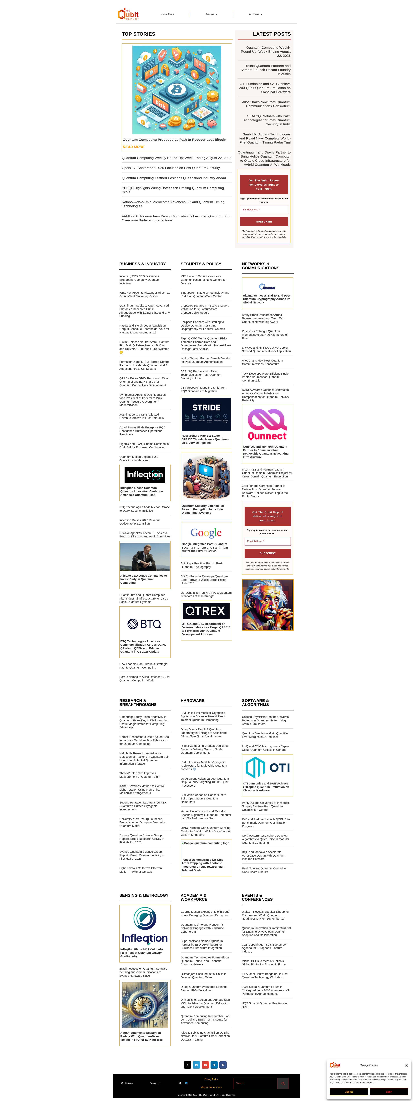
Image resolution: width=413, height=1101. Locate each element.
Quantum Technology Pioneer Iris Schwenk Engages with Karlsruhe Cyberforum (202, 928)
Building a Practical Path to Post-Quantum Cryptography (202, 565)
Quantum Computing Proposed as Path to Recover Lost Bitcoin (174, 139)
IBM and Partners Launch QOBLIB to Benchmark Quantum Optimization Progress (266, 823)
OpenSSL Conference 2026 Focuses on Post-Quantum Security (171, 168)
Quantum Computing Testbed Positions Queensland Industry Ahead (174, 178)
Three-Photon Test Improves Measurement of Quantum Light (139, 775)
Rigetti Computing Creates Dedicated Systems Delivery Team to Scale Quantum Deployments (205, 749)
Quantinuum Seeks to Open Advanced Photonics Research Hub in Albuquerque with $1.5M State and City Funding (144, 311)
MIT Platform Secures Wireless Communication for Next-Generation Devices (204, 280)
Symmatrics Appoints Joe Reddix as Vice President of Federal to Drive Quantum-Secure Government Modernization (142, 400)
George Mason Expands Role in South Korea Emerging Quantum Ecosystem (205, 913)
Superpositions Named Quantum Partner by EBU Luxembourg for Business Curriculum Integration (202, 944)
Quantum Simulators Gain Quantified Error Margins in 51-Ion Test (265, 735)
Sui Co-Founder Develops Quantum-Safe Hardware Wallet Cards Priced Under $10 (204, 580)
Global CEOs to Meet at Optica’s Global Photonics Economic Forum (264, 962)
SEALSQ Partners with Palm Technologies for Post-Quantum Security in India (266, 120)
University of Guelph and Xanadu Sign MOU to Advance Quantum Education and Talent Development (205, 1003)
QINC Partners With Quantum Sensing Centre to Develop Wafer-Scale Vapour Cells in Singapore (206, 831)
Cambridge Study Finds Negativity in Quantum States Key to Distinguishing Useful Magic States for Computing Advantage (143, 722)
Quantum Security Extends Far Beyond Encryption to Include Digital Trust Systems (203, 509)
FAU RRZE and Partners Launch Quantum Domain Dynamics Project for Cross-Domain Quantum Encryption (267, 473)
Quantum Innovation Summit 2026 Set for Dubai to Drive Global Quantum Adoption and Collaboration (266, 932)
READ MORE (134, 147)
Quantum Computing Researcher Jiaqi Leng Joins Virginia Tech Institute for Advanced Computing (205, 1020)
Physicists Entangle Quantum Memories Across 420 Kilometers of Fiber (265, 335)
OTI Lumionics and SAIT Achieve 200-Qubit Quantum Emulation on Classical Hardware (265, 88)
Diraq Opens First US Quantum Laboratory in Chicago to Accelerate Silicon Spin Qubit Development (204, 733)
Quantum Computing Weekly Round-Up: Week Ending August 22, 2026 (177, 158)
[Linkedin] (186, 1083)
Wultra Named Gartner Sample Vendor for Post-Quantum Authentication (206, 360)
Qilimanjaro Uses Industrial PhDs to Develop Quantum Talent (204, 975)
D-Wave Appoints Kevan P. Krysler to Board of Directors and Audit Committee (145, 534)
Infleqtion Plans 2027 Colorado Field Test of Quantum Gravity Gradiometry (141, 953)
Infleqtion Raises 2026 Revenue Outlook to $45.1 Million (140, 522)
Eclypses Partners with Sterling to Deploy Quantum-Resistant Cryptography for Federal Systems (203, 325)
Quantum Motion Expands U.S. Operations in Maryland (139, 458)
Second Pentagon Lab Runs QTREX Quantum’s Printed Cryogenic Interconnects (142, 806)
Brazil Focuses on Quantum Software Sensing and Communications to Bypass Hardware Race (143, 972)
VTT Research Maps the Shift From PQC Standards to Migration (203, 389)
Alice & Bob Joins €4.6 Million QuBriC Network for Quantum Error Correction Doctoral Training (205, 1036)
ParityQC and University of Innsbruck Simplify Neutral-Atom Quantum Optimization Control (266, 806)
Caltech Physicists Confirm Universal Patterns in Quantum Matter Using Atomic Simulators (265, 720)
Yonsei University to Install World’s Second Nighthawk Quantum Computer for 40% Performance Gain (206, 815)
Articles (210, 14)
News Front (167, 14)
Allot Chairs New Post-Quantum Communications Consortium (262, 362)
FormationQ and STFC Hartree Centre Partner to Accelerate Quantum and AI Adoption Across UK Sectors (144, 365)
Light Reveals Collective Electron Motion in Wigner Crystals (140, 870)
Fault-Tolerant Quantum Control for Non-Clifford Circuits (264, 870)
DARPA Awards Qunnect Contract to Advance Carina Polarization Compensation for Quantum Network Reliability (265, 395)
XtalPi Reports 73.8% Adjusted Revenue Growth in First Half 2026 (141, 416)
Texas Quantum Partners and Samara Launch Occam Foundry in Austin (266, 70)
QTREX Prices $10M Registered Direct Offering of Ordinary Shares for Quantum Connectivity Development (144, 382)
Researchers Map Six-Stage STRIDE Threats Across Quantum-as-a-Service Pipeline (205, 439)
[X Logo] (180, 1083)
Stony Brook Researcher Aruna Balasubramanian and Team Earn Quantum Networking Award (263, 318)
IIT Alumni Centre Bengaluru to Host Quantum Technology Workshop (265, 975)
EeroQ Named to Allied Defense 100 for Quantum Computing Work (144, 678)
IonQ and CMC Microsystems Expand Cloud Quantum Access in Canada (266, 748)
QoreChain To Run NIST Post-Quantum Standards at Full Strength (206, 594)
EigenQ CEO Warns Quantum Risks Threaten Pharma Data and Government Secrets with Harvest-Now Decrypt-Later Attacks (206, 344)
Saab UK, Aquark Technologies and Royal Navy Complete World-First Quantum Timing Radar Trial (265, 138)
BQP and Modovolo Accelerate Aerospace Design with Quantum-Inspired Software (263, 855)
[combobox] (255, 1083)
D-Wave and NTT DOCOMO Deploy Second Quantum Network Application (266, 349)
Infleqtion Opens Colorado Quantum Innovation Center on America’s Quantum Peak (141, 491)
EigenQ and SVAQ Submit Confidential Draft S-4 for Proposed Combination (144, 445)
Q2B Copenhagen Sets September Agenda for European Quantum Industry (264, 948)
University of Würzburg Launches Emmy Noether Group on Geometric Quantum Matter (142, 822)
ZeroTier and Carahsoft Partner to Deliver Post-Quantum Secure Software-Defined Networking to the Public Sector (265, 491)
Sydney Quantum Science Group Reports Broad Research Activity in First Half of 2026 (141, 839)
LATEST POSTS (272, 34)
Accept (349, 1091)
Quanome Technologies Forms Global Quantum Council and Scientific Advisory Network (205, 961)
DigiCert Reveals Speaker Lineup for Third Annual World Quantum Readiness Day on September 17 (265, 915)
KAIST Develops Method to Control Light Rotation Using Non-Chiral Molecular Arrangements (142, 789)
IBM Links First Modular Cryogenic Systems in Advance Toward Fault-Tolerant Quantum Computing (203, 716)
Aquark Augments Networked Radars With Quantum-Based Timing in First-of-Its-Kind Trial (141, 1036)
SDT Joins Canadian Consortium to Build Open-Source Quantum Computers (203, 798)
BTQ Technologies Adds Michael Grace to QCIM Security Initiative (144, 509)
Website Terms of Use (211, 1087)
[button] (406, 1065)
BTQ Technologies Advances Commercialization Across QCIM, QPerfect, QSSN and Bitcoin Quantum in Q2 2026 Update (143, 646)
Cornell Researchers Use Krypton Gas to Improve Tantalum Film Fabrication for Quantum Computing (144, 740)
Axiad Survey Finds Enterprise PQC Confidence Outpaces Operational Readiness (142, 431)
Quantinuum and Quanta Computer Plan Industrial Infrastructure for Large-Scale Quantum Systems (144, 598)
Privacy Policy (211, 1079)
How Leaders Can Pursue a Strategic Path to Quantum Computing (143, 665)
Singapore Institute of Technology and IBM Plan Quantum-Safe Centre (205, 294)
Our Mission (127, 1083)
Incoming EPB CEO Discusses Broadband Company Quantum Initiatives (139, 280)
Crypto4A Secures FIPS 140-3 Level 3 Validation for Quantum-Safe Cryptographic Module (205, 309)
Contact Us (155, 1083)
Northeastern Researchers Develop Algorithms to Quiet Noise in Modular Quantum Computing (265, 839)
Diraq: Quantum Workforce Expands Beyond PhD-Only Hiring (204, 988)
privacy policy (266, 237)
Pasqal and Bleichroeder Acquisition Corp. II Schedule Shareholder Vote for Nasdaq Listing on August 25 (144, 329)
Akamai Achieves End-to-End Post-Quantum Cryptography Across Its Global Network (267, 299)
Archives (254, 14)
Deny (389, 1091)
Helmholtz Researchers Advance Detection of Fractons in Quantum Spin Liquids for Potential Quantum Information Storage (144, 758)
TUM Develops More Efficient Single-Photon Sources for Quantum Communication (266, 377)
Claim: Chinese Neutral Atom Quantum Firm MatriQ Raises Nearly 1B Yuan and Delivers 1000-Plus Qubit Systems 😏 (144, 347)
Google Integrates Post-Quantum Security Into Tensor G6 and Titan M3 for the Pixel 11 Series (205, 547)
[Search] (283, 1083)
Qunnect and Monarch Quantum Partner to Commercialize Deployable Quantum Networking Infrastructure (266, 452)
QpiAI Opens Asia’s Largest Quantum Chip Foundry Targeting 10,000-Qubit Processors (205, 782)
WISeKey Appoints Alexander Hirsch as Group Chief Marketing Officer (144, 294)
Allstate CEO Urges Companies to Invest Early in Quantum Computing (143, 579)
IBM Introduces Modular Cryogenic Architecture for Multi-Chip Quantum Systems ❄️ (204, 766)
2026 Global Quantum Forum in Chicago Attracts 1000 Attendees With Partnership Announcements (266, 990)
